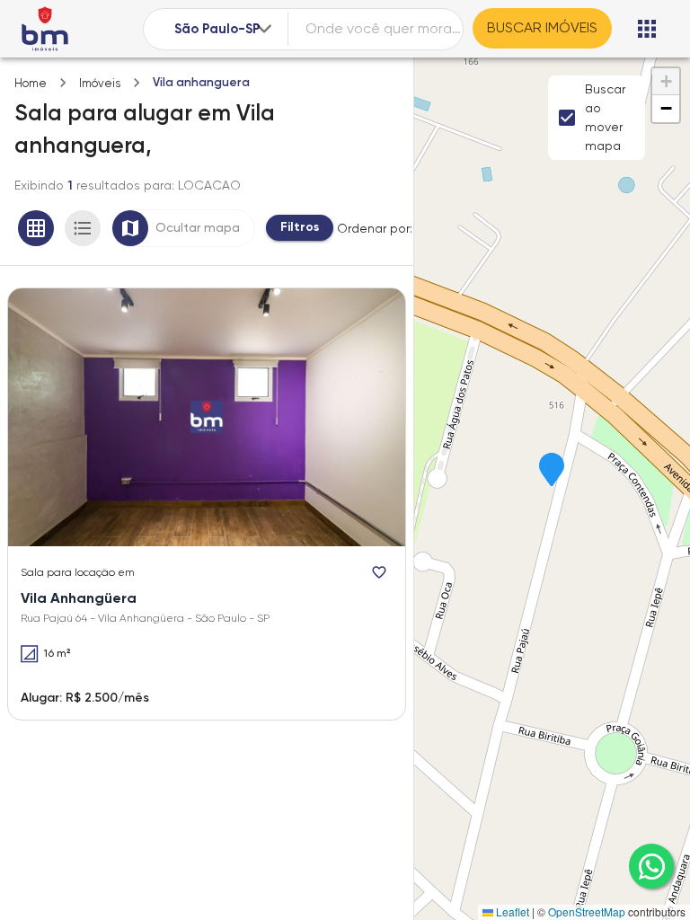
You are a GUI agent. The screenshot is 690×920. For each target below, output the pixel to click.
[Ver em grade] (36, 228)
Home (30, 83)
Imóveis (99, 83)
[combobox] (224, 29)
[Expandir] (264, 28)
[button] (551, 471)
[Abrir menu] (647, 29)
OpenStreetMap (586, 911)
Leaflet (511, 911)
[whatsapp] (651, 866)
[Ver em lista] (83, 228)
